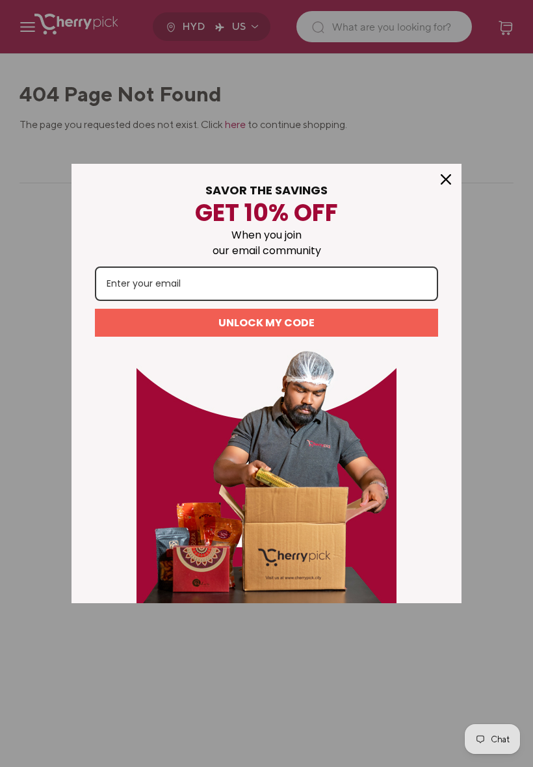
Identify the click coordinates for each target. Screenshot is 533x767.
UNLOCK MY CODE (266, 322)
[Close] (446, 179)
